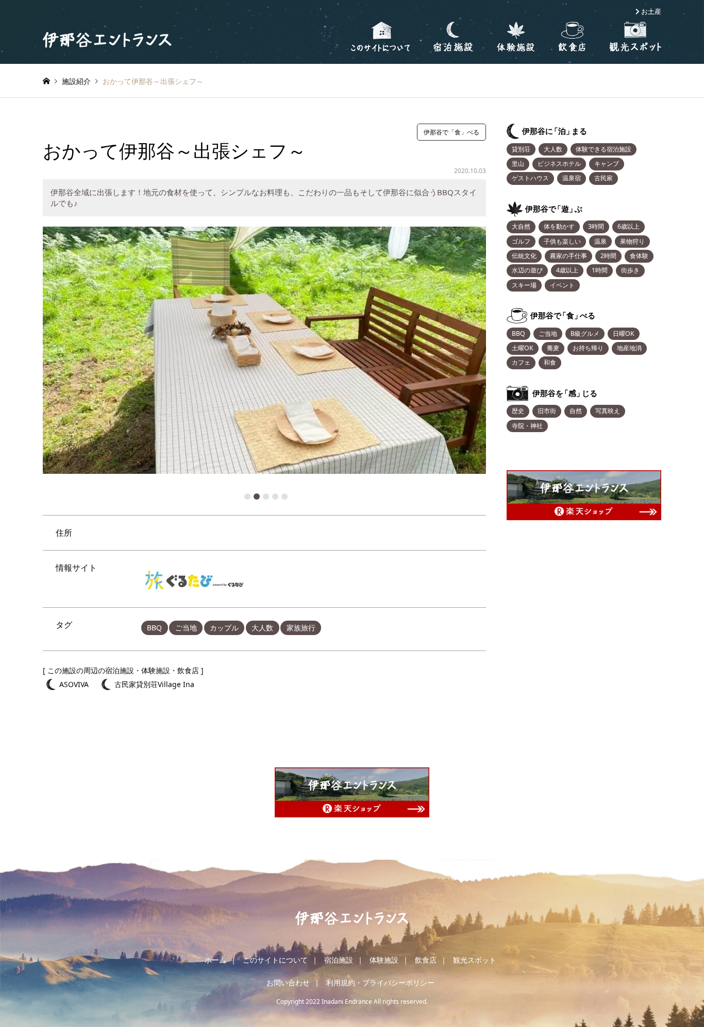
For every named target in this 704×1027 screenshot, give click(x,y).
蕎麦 (553, 348)
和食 (550, 362)
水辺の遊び (527, 270)
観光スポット (474, 960)
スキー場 (524, 285)
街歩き (630, 270)
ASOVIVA (74, 684)
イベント (562, 285)
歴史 (518, 410)
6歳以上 (628, 226)
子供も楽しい (562, 241)
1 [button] (247, 496)
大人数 (262, 627)
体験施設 (384, 960)
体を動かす (559, 226)
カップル (224, 627)
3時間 (596, 226)
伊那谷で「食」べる (451, 132)
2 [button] (257, 496)
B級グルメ (585, 333)
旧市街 (547, 410)
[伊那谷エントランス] (107, 39)
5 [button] (284, 496)
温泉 (600, 241)
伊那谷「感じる (564, 393)
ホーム (215, 960)
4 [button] (275, 496)
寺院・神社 (527, 425)
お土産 (651, 11)
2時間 (608, 255)
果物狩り (632, 241)
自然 (575, 410)
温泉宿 (571, 178)
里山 (518, 163)
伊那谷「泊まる (554, 131)
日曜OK (623, 333)
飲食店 (426, 960)
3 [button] (266, 496)
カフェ (521, 362)
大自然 (521, 226)
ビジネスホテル (559, 163)
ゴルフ (521, 241)
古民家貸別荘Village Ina (154, 684)
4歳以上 (567, 270)
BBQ (154, 627)
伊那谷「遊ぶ (553, 208)
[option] (264, 350)
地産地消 (629, 348)
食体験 (639, 255)
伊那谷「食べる (562, 315)
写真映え (607, 410)
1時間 (600, 270)
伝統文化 (524, 255)
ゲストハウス (530, 178)
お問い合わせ (288, 982)
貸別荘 (521, 149)
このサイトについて (275, 960)
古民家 (603, 178)
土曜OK (522, 348)
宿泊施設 (338, 960)
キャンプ (606, 163)
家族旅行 (301, 627)
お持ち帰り (588, 348)
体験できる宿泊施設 (603, 149)
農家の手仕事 (568, 255)
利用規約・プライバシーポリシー (380, 982)
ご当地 (186, 627)
